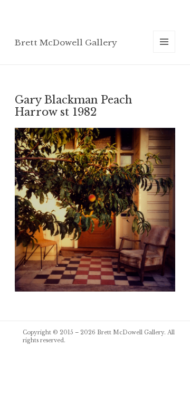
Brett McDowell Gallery (66, 43)
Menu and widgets (164, 52)
